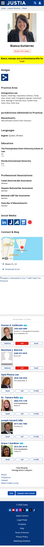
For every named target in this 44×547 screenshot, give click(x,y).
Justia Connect (22, 516)
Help (22, 528)
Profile (36, 391)
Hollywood (5, 477)
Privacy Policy (22, 537)
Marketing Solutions (22, 541)
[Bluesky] (27, 510)
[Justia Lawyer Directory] (33, 510)
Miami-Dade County (10, 483)
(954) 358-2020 (20, 378)
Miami (24, 8)
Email (36, 343)
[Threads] (23, 510)
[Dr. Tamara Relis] (7, 405)
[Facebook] (16, 510)
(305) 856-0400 (20, 328)
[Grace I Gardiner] (7, 451)
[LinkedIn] (10, 510)
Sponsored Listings (22, 319)
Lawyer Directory (14, 8)
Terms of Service (22, 533)
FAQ (11, 493)
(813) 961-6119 (20, 446)
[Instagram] (20, 510)
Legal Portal (22, 520)
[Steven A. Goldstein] (7, 333)
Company (22, 524)
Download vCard (12, 269)
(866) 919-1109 (20, 401)
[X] (30, 510)
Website (7, 343)
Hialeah (4, 480)
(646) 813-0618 (20, 353)
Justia (3, 8)
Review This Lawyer (22, 51)
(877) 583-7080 (20, 423)
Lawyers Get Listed (25, 493)
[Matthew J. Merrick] (7, 357)
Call (22, 343)
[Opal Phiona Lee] (7, 382)
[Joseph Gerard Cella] (7, 428)
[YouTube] (13, 510)
